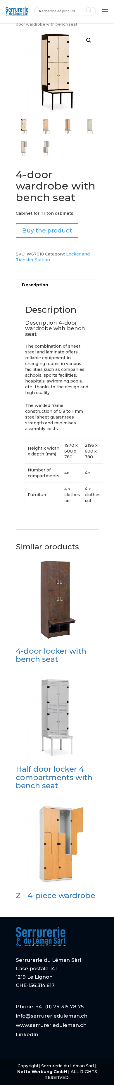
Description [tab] (35, 284)
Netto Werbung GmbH (42, 1071)
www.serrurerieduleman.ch (51, 1025)
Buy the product (47, 230)
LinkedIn (27, 1034)
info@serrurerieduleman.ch (51, 1016)
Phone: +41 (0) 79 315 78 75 (50, 1006)
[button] (89, 40)
